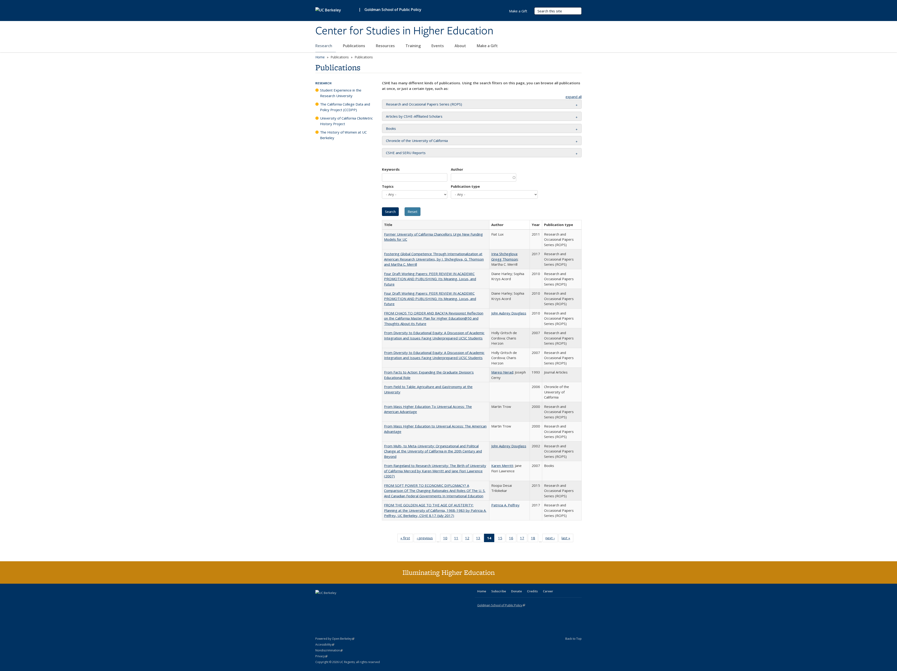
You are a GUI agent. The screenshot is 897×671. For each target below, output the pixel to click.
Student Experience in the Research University (340, 93)
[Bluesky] (356, 600)
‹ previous (426, 539)
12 (468, 539)
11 (457, 539)
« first (406, 539)
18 (534, 539)
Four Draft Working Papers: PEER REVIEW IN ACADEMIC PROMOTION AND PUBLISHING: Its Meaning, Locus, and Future (430, 278)
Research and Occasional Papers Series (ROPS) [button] (424, 104)
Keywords (391, 169)
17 (523, 539)
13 (479, 539)
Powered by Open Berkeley (334, 639)
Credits (532, 591)
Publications (354, 45)
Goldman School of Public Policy (392, 9)
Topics (388, 186)
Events (438, 45)
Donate (516, 591)
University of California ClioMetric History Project (346, 121)
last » (567, 539)
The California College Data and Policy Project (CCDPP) (345, 107)
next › (551, 539)
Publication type (465, 186)
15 (501, 539)
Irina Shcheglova (504, 253)
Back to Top (573, 638)
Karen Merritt (502, 465)
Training (414, 45)
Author (457, 169)
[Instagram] (347, 600)
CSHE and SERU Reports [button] (406, 152)
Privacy (321, 656)
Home (320, 57)
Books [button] (391, 128)
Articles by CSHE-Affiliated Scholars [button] (414, 116)
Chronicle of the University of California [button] (417, 140)
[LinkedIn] (329, 600)
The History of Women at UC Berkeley (343, 135)
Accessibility (324, 644)
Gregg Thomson (504, 259)
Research (324, 45)
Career (548, 591)
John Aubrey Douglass (508, 313)
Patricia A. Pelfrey (505, 505)
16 (512, 539)
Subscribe (498, 591)
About (461, 45)
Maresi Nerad (502, 372)
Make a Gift (487, 45)
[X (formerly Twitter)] (319, 600)
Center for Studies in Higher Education (404, 31)
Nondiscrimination (329, 650)
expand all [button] (574, 96)
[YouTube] (338, 600)
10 (446, 539)
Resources (386, 45)
